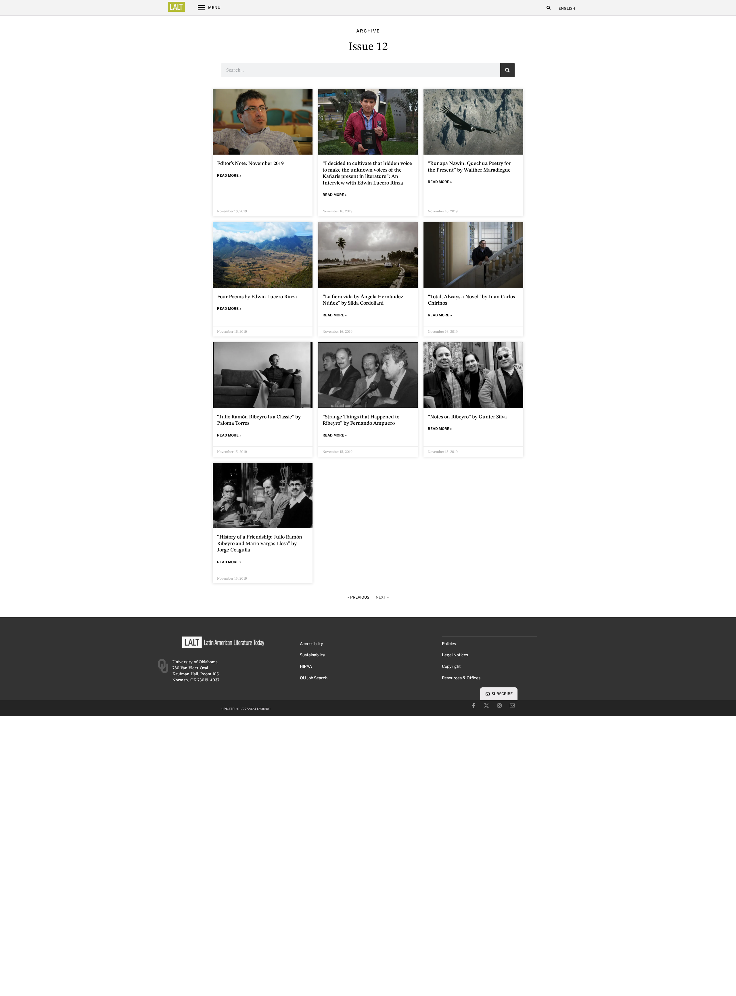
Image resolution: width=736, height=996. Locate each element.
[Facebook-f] (473, 705)
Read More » (229, 175)
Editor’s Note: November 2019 (250, 163)
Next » (382, 597)
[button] (548, 8)
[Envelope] (512, 705)
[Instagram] (499, 705)
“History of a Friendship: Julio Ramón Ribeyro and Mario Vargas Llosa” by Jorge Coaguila (259, 543)
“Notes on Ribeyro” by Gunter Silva (467, 417)
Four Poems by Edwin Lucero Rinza (257, 296)
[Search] (507, 70)
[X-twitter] (486, 705)
